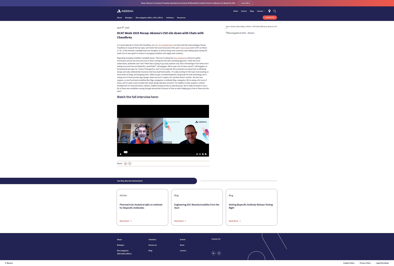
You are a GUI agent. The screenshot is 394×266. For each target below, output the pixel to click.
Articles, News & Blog (238, 27)
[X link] (219, 253)
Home (228, 27)
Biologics (128, 17)
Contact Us (215, 239)
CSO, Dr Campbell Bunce (164, 45)
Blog (252, 11)
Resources (181, 17)
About (119, 17)
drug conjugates (179, 58)
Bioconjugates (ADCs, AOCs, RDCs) (149, 17)
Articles (248, 27)
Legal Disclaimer (382, 263)
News (236, 11)
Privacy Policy (365, 263)
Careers (260, 11)
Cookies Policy (349, 263)
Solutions (170, 17)
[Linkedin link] (213, 253)
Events (244, 11)
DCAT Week (185, 48)
